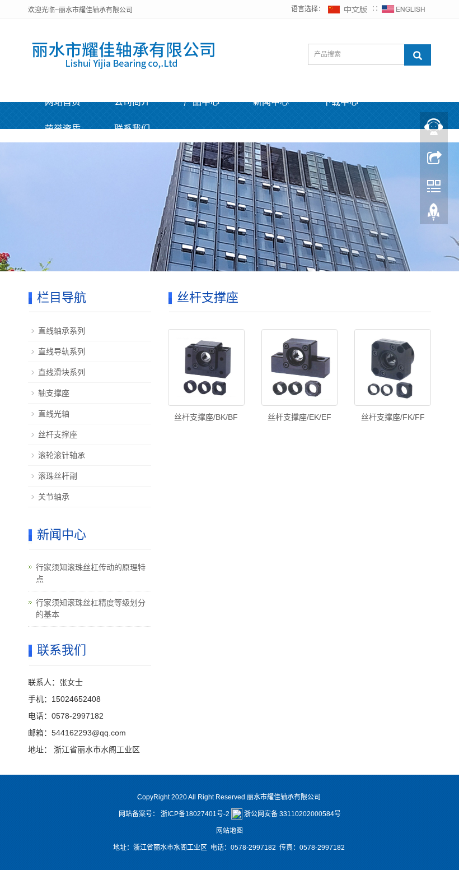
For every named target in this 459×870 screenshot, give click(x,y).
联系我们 (132, 128)
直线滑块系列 (61, 372)
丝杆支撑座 (57, 434)
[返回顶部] (434, 215)
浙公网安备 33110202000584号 (292, 814)
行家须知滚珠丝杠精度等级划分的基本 (91, 608)
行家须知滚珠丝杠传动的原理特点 (91, 573)
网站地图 (229, 831)
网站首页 (63, 102)
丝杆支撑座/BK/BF (206, 417)
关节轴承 (53, 496)
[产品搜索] (417, 55)
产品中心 (201, 102)
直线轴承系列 (61, 330)
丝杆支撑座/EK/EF (299, 417)
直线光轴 (53, 413)
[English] (403, 9)
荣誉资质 (63, 128)
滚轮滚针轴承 (61, 455)
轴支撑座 (53, 392)
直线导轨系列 (61, 351)
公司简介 (132, 102)
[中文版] (348, 9)
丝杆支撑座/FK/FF (393, 417)
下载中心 (340, 102)
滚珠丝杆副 (57, 475)
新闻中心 (271, 102)
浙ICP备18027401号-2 (195, 814)
